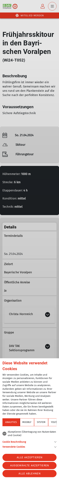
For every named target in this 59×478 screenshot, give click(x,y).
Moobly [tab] (26, 422)
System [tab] (41, 422)
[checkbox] (29, 434)
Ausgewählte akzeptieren (29, 465)
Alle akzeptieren (29, 457)
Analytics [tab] (11, 422)
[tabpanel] (29, 439)
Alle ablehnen (29, 473)
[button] (29, 441)
